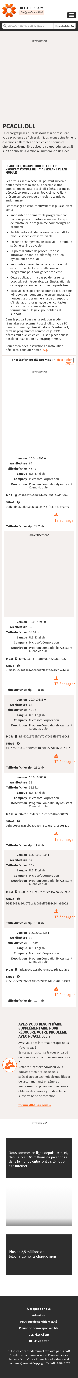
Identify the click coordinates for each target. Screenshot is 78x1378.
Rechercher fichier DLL (64, 26)
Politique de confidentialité (38, 1321)
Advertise (38, 1315)
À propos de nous (39, 1308)
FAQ (44, 350)
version (50, 360)
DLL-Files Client (38, 1334)
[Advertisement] (39, 82)
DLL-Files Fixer (39, 1341)
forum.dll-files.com (33, 1105)
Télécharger (64, 520)
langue (69, 363)
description (65, 360)
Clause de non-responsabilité (39, 1328)
